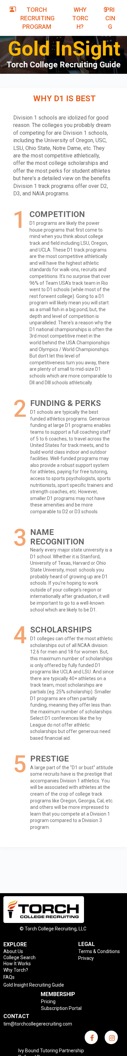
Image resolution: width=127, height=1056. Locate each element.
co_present (12, 9)
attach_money (105, 9)
